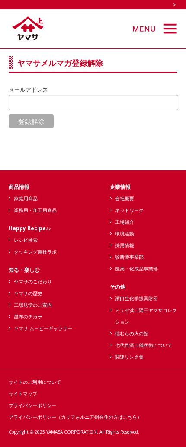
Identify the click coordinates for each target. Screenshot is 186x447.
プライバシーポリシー (32, 405)
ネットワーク (129, 210)
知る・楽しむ (24, 269)
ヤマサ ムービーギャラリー (43, 328)
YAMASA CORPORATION (71, 432)
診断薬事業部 (129, 257)
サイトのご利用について (35, 382)
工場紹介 (124, 222)
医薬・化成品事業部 (136, 268)
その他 (117, 286)
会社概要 (124, 198)
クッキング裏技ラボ (35, 251)
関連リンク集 (129, 357)
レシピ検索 (26, 240)
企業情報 (120, 186)
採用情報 (124, 245)
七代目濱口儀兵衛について (143, 345)
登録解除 (31, 120)
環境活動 (124, 233)
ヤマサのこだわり (33, 281)
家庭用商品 (26, 198)
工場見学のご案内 (33, 305)
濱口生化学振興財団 (136, 298)
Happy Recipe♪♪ (30, 228)
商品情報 (19, 186)
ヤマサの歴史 (28, 293)
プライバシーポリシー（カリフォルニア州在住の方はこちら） (75, 417)
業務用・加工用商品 (35, 210)
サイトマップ (23, 393)
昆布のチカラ (28, 316)
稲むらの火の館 (131, 333)
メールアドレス (28, 89)
